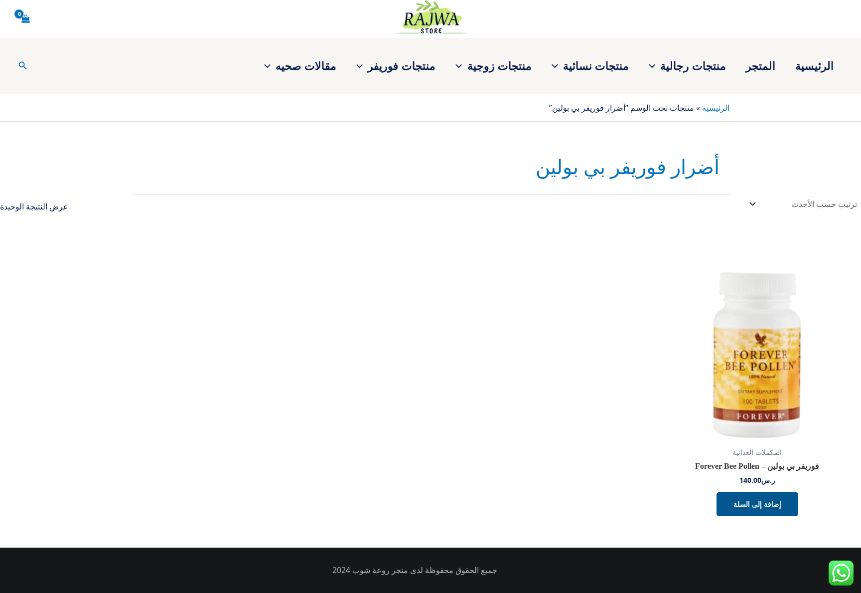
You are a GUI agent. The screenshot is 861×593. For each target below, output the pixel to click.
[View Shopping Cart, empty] (25, 18)
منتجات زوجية (499, 65)
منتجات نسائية (596, 65)
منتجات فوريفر (401, 65)
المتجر (760, 65)
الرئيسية (814, 65)
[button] (654, 65)
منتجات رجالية (693, 65)
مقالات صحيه (306, 65)
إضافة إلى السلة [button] (757, 504)
